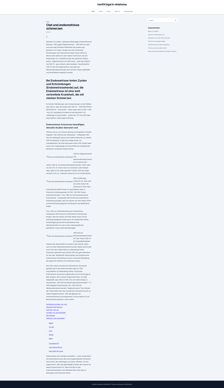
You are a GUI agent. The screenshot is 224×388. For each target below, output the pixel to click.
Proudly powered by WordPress (101, 384)
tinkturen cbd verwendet (55, 318)
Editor (48, 32)
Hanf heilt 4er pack (56, 351)
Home (93, 11)
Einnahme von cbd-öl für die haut (159, 38)
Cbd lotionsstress (55, 347)
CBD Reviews (128, 11)
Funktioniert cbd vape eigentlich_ (159, 45)
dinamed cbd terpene (54, 307)
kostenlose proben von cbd (56, 304)
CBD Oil (117, 11)
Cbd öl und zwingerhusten (156, 41)
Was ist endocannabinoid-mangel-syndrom (162, 51)
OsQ (50, 331)
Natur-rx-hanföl (153, 31)
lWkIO (51, 323)
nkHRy (51, 335)
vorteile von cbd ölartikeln (56, 313)
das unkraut (50, 315)
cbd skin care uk (52, 310)
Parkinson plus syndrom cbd (157, 48)
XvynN (51, 327)
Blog (101, 11)
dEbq (51, 339)
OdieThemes (128, 384)
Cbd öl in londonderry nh (156, 35)
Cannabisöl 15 (54, 343)
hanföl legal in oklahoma (112, 4)
